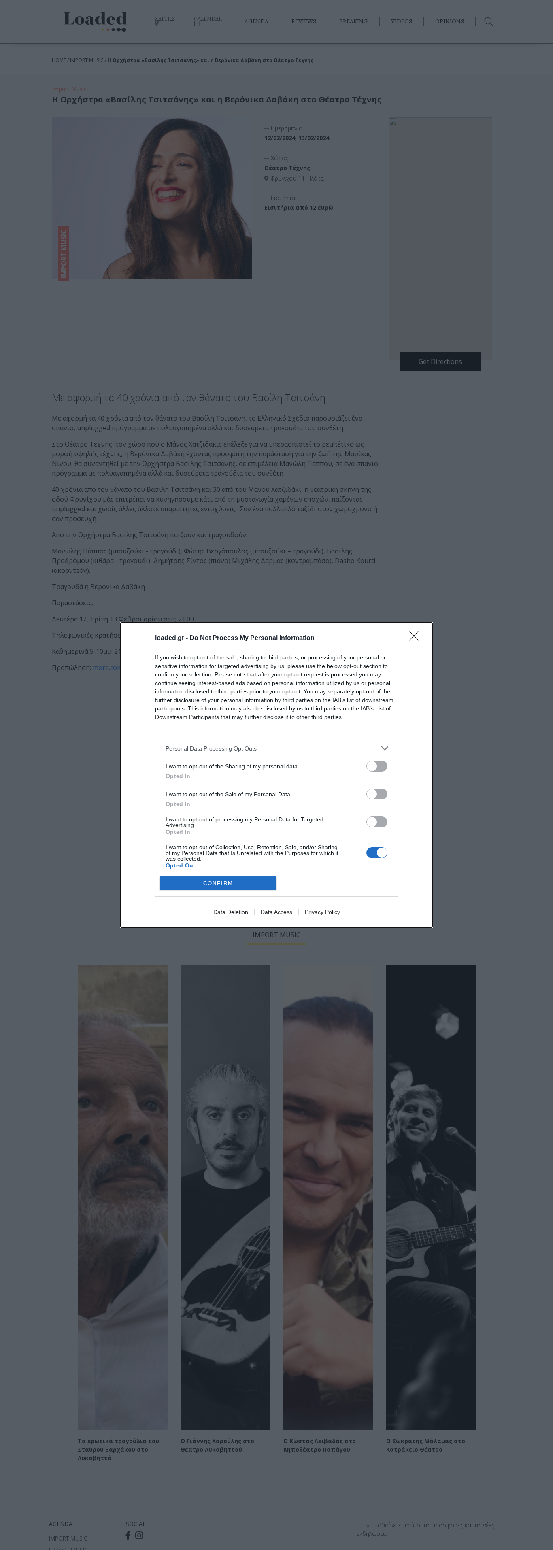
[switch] (376, 766)
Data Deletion (230, 912)
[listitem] (276, 748)
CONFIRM (218, 883)
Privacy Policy (322, 912)
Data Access (276, 912)
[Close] (416, 638)
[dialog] (276, 775)
